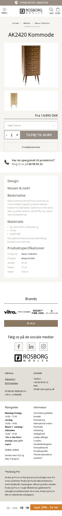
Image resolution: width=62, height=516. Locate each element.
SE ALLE (31, 323)
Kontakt (37, 416)
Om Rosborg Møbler (43, 413)
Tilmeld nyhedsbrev (43, 454)
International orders (43, 423)
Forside (15, 23)
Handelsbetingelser (43, 444)
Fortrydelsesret (41, 447)
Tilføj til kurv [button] (39, 135)
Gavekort (38, 458)
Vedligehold (39, 433)
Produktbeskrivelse (31, 147)
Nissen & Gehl (18, 188)
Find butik (38, 427)
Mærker (26, 23)
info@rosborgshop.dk (44, 389)
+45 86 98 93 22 (41, 382)
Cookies (37, 440)
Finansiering (39, 420)
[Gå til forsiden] (31, 11)
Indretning (38, 430)
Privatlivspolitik (41, 451)
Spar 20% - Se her (46, 507)
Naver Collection (42, 23)
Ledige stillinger (41, 437)
